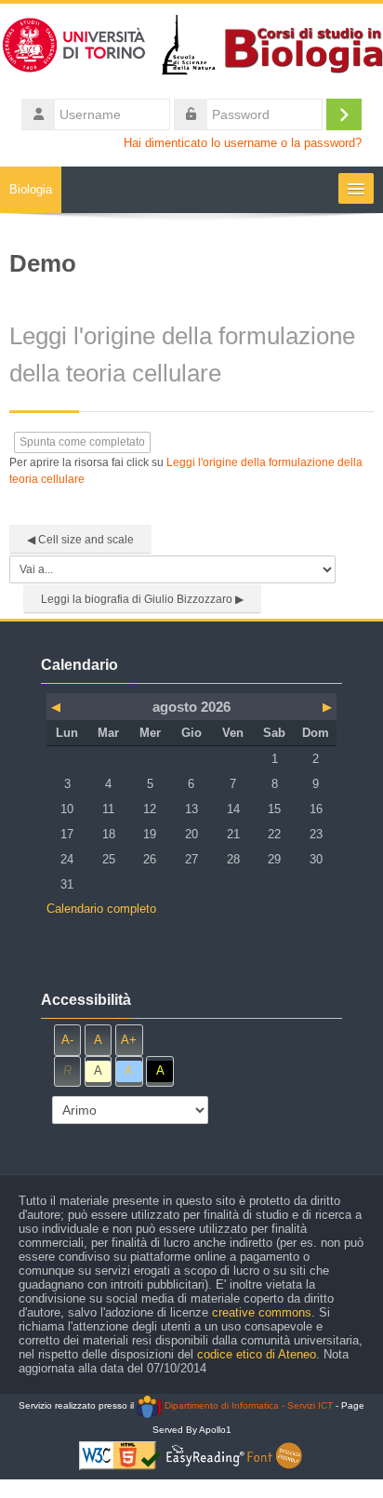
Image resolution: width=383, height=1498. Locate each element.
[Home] (191, 49)
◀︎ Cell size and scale (80, 539)
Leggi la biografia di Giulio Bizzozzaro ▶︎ (142, 599)
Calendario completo (101, 909)
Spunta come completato (82, 441)
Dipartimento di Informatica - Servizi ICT (247, 1405)
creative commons (261, 1312)
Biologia (30, 189)
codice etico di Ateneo (256, 1354)
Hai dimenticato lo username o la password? (243, 143)
